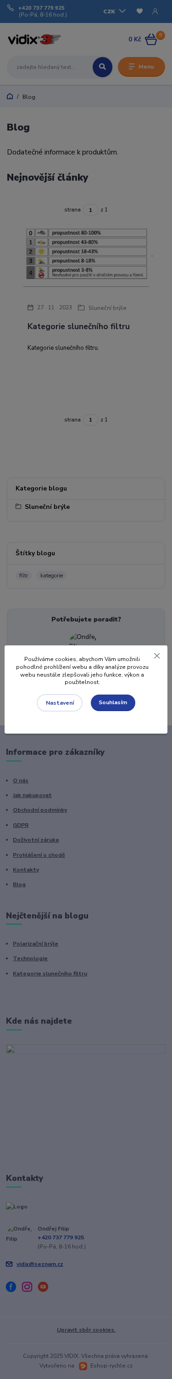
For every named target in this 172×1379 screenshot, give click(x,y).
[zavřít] (157, 654)
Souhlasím (113, 702)
